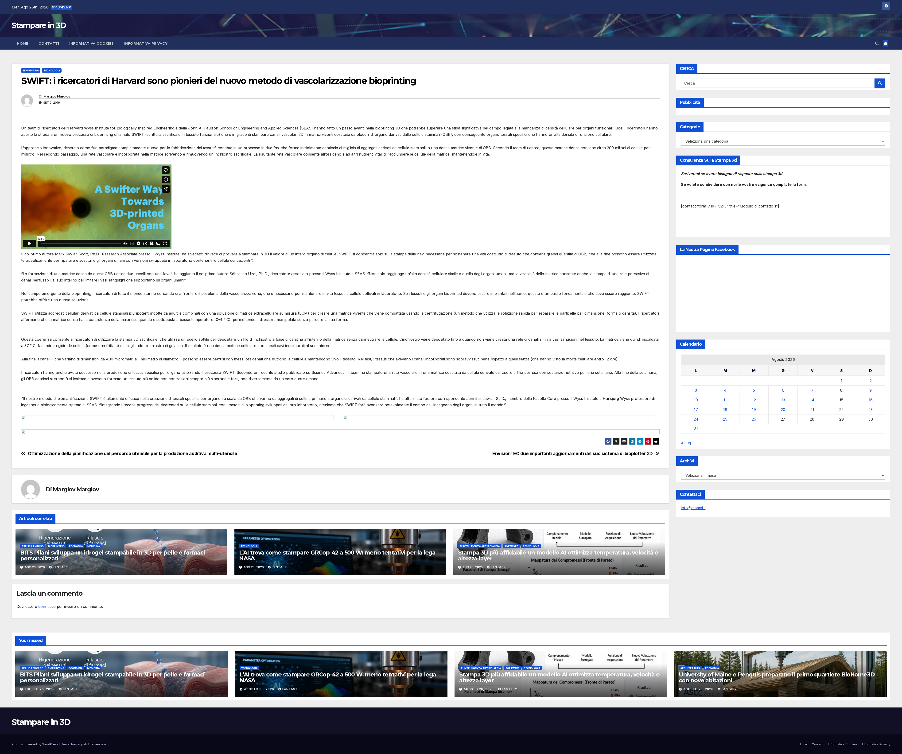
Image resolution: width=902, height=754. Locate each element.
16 (871, 400)
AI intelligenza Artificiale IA (479, 546)
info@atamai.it (693, 507)
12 (754, 400)
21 (812, 409)
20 (783, 409)
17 (696, 409)
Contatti (49, 43)
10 (696, 400)
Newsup (77, 744)
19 (754, 409)
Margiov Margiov (56, 96)
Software (511, 546)
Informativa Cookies (91, 43)
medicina (93, 546)
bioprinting (31, 70)
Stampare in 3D (39, 25)
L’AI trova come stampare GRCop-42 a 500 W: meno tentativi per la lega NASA (337, 555)
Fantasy (60, 567)
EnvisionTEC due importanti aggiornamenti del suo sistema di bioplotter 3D (572, 453)
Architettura (690, 668)
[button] (877, 43)
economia (76, 546)
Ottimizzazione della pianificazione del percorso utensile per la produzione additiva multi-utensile (132, 453)
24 (696, 419)
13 (783, 400)
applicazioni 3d (33, 546)
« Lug (686, 443)
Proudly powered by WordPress (35, 744)
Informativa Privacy (146, 43)
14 (812, 400)
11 (725, 400)
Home (22, 43)
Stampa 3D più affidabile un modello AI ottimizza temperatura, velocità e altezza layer (558, 555)
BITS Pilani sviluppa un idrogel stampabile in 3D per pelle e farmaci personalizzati (112, 555)
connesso (47, 606)
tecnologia (51, 70)
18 (725, 409)
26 (754, 419)
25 (725, 419)
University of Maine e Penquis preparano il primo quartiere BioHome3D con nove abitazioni (777, 677)
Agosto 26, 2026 (39, 689)
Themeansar (97, 744)
